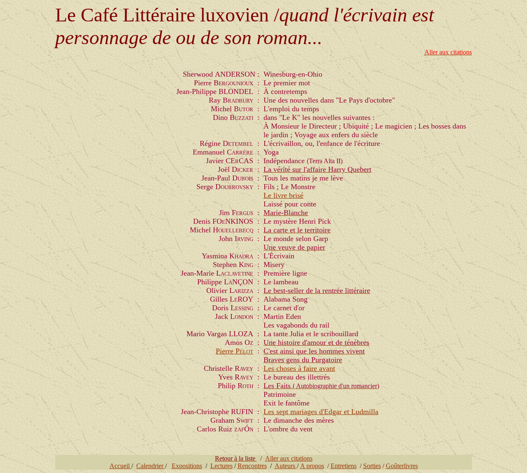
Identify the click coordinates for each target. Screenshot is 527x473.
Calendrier (149, 465)
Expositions (187, 465)
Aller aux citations (288, 458)
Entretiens (344, 465)
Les (270, 368)
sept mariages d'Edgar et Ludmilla (327, 411)
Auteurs (286, 465)
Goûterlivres (402, 465)
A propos (312, 465)
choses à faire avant (305, 368)
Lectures (221, 465)
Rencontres (252, 465)
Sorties (372, 465)
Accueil (120, 465)
